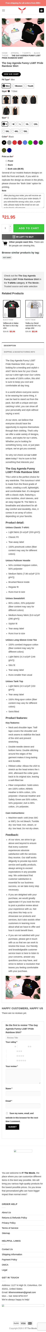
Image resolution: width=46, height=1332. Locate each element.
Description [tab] (10, 346)
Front (10, 161)
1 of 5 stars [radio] (9, 1046)
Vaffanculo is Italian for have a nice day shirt (10, 325)
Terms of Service (10, 1228)
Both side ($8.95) (16, 169)
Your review (12, 1066)
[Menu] (3, 10)
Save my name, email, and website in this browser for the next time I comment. (22, 1117)
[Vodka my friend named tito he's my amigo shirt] (34, 308)
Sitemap (6, 1233)
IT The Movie (28, 1173)
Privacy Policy (9, 1223)
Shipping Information (12, 1254)
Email (9, 1101)
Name (9, 1088)
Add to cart (29, 228)
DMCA (5, 1265)
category (16, 283)
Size (4, 118)
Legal (4, 1270)
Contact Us (7, 1249)
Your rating (11, 1042)
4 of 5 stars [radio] (11, 1056)
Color (5, 137)
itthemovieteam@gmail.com (22, 1292)
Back (10, 165)
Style (5, 91)
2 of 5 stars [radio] (23, 1046)
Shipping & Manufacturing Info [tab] (19, 352)
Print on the (7, 156)
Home (4, 53)
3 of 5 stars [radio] (11, 1051)
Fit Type (6, 79)
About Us (6, 1212)
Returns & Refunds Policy (14, 1217)
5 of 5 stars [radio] (11, 1060)
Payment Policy (9, 1259)
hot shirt (7, 257)
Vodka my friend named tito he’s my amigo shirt (33, 325)
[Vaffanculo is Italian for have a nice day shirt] (11, 308)
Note (4, 191)
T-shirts (26, 53)
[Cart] (41, 10)
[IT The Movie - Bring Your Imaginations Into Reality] (22, 10)
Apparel (15, 53)
